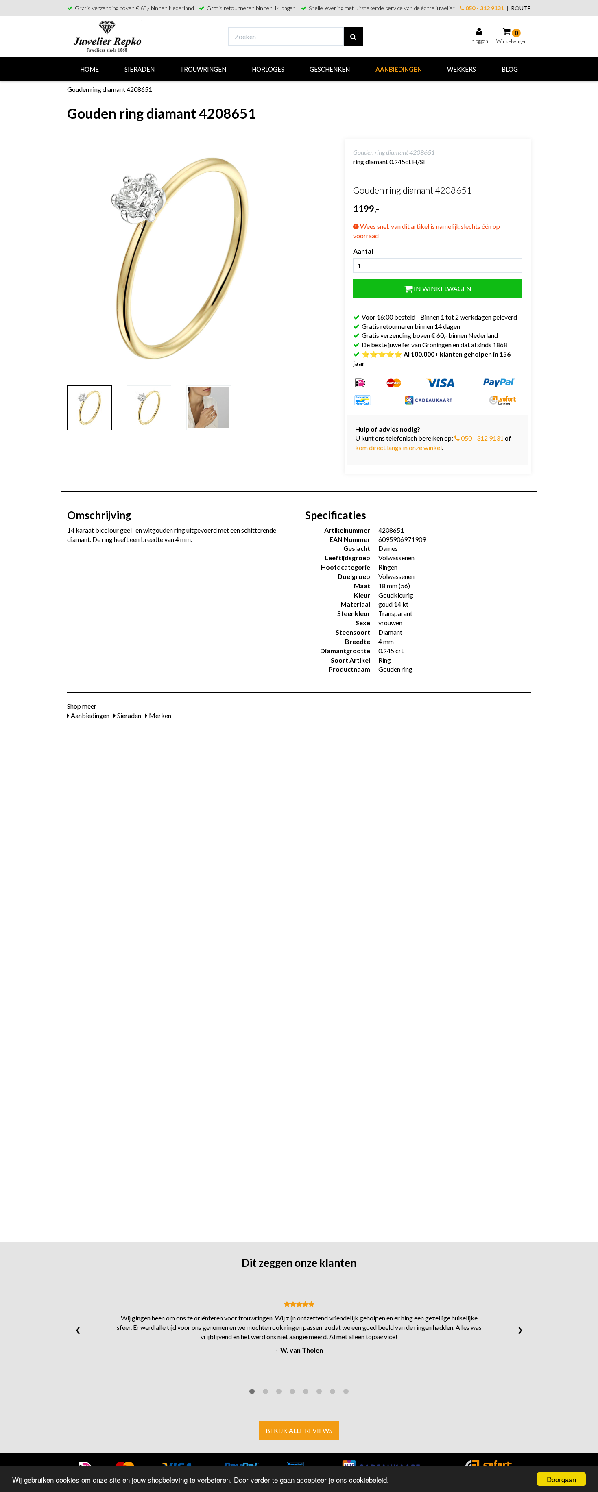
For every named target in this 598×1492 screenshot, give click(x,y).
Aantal (363, 251)
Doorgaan (561, 1479)
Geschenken (330, 69)
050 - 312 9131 (484, 7)
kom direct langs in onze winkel (398, 447)
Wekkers (461, 69)
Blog (510, 69)
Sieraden (139, 69)
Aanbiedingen (398, 69)
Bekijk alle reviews (299, 1430)
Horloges (268, 69)
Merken (159, 715)
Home (89, 69)
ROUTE (521, 7)
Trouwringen (203, 69)
